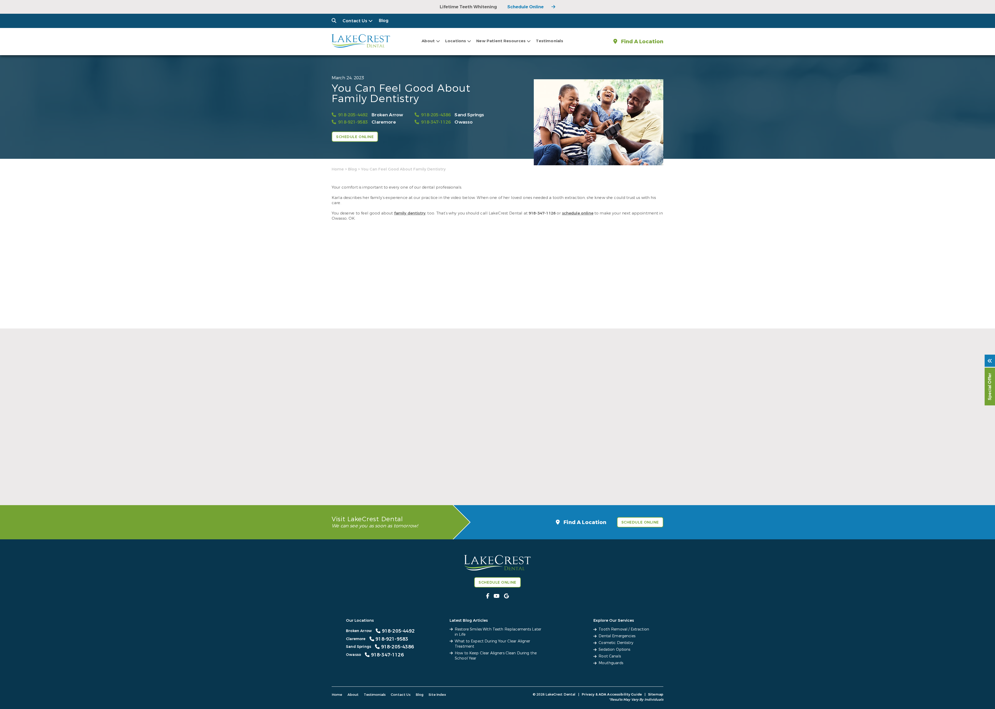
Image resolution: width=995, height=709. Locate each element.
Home (338, 169)
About (428, 41)
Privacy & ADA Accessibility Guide (612, 694)
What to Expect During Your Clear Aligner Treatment (495, 477)
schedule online (577, 213)
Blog (384, 20)
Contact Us (355, 21)
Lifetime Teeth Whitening (468, 7)
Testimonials (549, 41)
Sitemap (655, 694)
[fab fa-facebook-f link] (487, 596)
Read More (342, 489)
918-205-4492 (353, 115)
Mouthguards (611, 663)
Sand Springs (469, 115)
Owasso (463, 122)
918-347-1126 (436, 122)
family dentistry (409, 213)
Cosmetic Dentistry (616, 642)
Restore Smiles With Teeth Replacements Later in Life (381, 477)
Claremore (384, 122)
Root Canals (610, 656)
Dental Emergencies (617, 636)
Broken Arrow (387, 115)
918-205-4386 (436, 115)
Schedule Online (525, 7)
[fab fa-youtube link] (497, 596)
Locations (455, 41)
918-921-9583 (353, 122)
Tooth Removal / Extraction (624, 629)
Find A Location (641, 41)
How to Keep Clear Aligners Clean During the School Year (607, 477)
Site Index (437, 694)
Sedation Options (614, 649)
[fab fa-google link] (506, 596)
